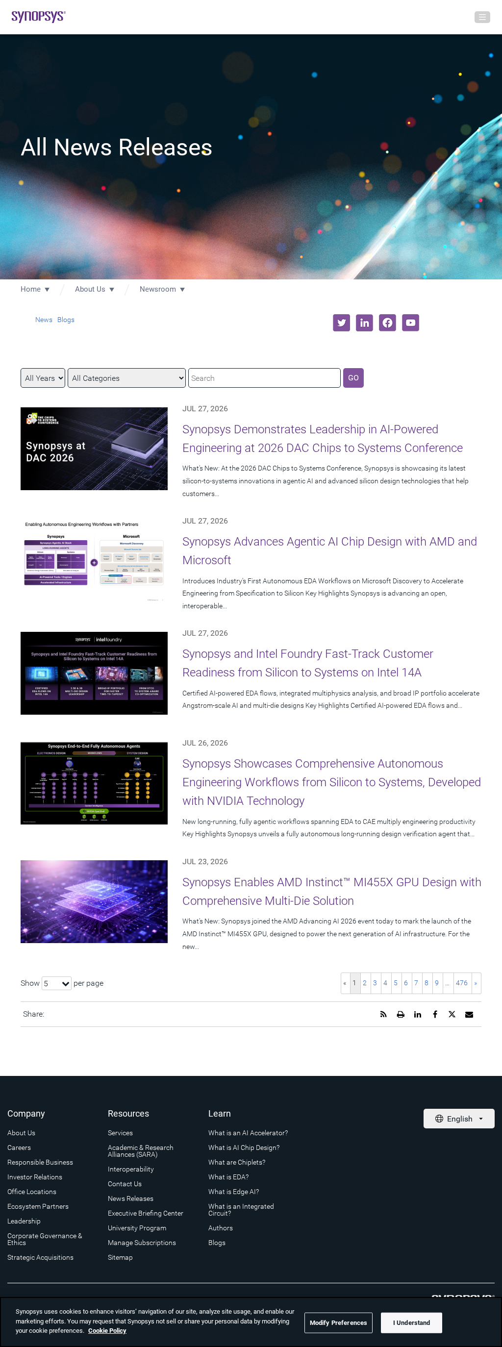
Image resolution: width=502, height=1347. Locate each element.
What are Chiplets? (236, 1162)
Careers (19, 1147)
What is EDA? (228, 1177)
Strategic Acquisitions (40, 1257)
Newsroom (158, 289)
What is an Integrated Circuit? (241, 1209)
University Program (137, 1228)
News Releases (130, 1198)
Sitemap (120, 1257)
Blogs (66, 320)
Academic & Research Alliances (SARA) (141, 1151)
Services (120, 1133)
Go (353, 377)
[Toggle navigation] (482, 17)
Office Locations (31, 1192)
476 (462, 983)
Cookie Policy (107, 1330)
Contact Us (125, 1184)
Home (31, 289)
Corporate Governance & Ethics (44, 1239)
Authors (220, 1228)
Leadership (24, 1221)
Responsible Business (40, 1162)
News (43, 320)
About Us (90, 289)
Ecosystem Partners (38, 1206)
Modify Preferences (338, 1322)
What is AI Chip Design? (243, 1147)
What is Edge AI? (233, 1192)
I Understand (411, 1322)
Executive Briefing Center (145, 1213)
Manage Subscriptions (142, 1243)
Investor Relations (34, 1177)
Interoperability (131, 1169)
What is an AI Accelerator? (248, 1133)
